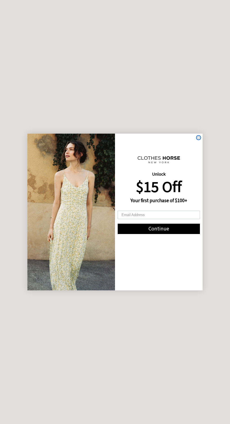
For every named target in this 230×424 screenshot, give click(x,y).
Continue (158, 228)
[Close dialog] (198, 137)
